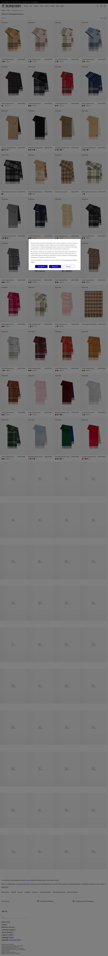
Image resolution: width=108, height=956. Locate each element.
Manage (68, 266)
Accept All (41, 266)
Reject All (55, 266)
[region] (55, 254)
